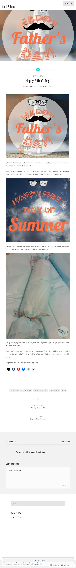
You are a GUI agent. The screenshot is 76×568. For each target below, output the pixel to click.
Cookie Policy (38, 564)
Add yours (65, 442)
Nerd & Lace (8, 6)
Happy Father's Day (40, 390)
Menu (69, 3)
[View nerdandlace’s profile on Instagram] (16, 517)
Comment (63, 485)
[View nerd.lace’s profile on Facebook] (11, 517)
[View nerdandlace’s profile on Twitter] (14, 517)
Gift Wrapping (26, 390)
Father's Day (14, 390)
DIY (34, 76)
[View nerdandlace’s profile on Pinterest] (18, 517)
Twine (64, 390)
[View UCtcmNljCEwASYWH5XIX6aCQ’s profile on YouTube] (20, 517)
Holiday (40, 76)
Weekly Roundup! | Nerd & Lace (34, 452)
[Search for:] (38, 503)
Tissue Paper (54, 390)
